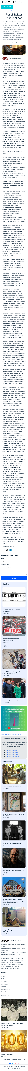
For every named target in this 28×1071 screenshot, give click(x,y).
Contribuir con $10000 (12, 756)
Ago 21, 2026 (4, 1056)
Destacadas (7, 761)
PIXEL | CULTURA (7, 6)
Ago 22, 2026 (4, 1027)
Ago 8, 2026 (5, 702)
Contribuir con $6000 (12, 754)
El (3, 646)
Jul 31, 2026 (5, 933)
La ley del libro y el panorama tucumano (11, 930)
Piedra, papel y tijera (7, 1054)
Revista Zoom (16, 940)
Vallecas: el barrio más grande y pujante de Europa (11, 639)
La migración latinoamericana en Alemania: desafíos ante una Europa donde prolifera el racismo (13, 901)
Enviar (14, 578)
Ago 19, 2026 (5, 613)
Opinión (5, 584)
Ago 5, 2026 (5, 845)
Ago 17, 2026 (5, 642)
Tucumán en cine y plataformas (11, 787)
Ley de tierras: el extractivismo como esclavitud (13, 815)
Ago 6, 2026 (5, 817)
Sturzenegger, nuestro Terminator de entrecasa (13, 871)
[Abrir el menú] (2, 2)
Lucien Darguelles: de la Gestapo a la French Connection (12, 1024)
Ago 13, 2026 (5, 675)
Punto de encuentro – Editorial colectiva (11, 734)
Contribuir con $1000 (12, 750)
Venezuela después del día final (11, 701)
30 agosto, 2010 (14, 42)
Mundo (7, 646)
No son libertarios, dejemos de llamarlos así (11, 610)
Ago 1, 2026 (5, 904)
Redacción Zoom (15, 58)
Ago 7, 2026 (5, 788)
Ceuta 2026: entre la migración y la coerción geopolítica (12, 672)
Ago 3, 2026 (5, 874)
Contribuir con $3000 (12, 752)
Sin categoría (14, 10)
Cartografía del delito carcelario (11, 843)
